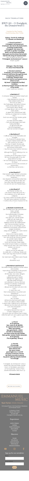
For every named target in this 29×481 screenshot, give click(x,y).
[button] (25, 3)
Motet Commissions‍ (14, 427)
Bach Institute (14, 428)
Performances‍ (14, 443)
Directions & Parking (14, 445)
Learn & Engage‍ (14, 442)
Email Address (9, 461)
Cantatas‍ (14, 425)
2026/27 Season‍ (14, 423)
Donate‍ (15, 438)
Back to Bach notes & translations (14, 386)
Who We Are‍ (14, 440)
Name (6, 455)
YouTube (14, 430)
